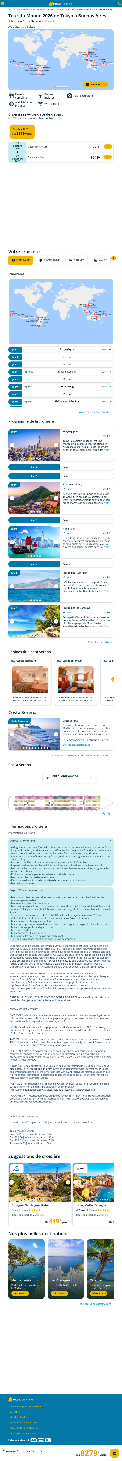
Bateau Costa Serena (80, 9)
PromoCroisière (15, 9)
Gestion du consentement (23, 1433)
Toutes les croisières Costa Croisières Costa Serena (80, 755)
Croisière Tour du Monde (34, 9)
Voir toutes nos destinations (95, 1304)
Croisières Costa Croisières (58, 9)
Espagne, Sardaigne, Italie (30, 1205)
